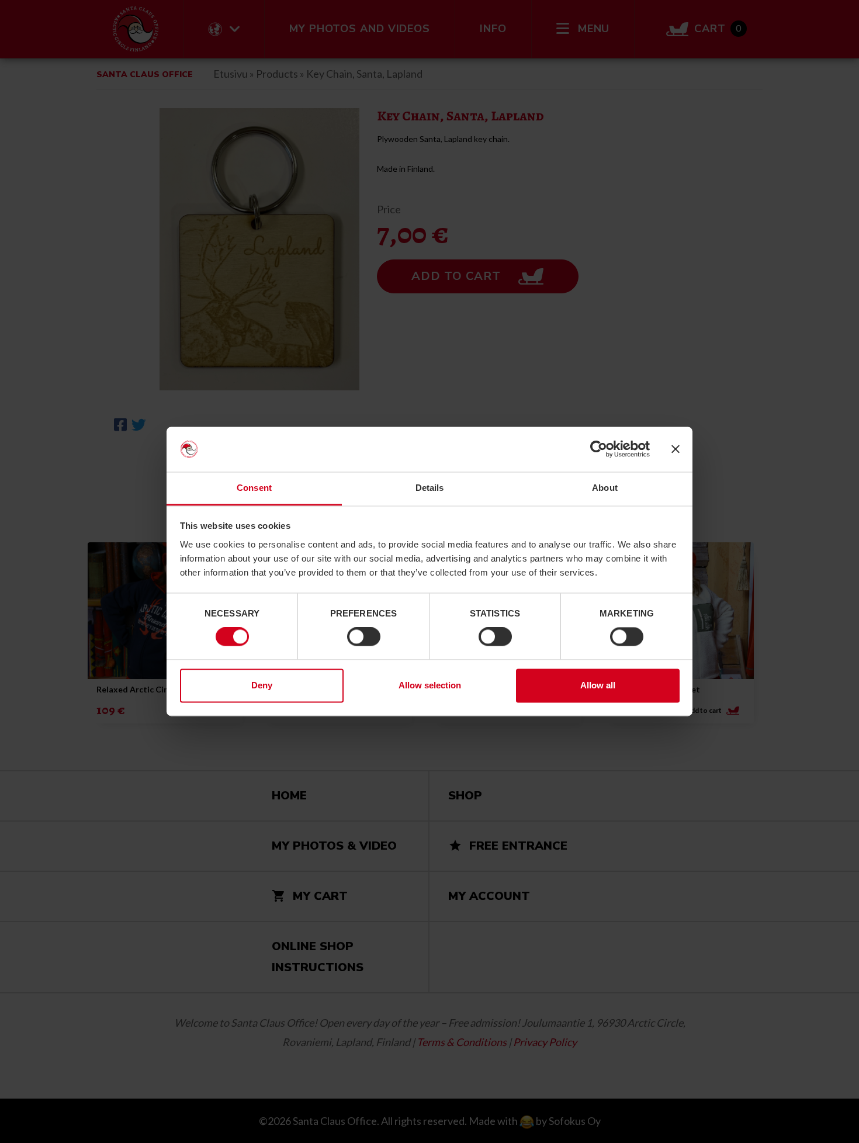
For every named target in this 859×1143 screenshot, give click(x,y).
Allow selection (430, 685)
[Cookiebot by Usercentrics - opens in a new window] (599, 449)
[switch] (363, 637)
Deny (261, 685)
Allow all (597, 685)
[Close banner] (675, 449)
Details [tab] (429, 488)
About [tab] (605, 488)
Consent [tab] (254, 488)
